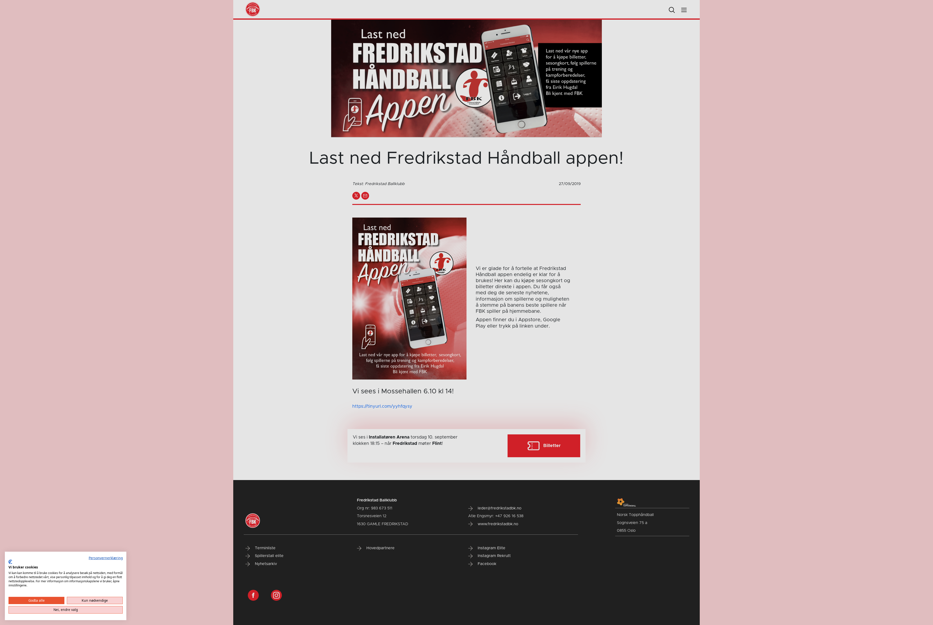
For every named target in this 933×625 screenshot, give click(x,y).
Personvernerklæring (106, 558)
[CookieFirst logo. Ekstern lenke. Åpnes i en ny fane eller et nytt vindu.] (10, 562)
